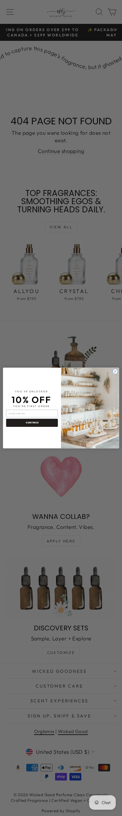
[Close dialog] (115, 371)
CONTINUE (32, 422)
